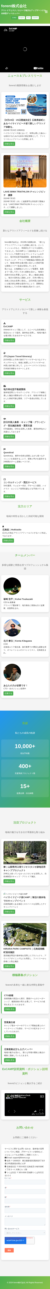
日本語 (14, 17)
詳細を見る (9, 144)
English (21, 17)
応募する (8, 693)
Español (35, 17)
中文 (28, 17)
